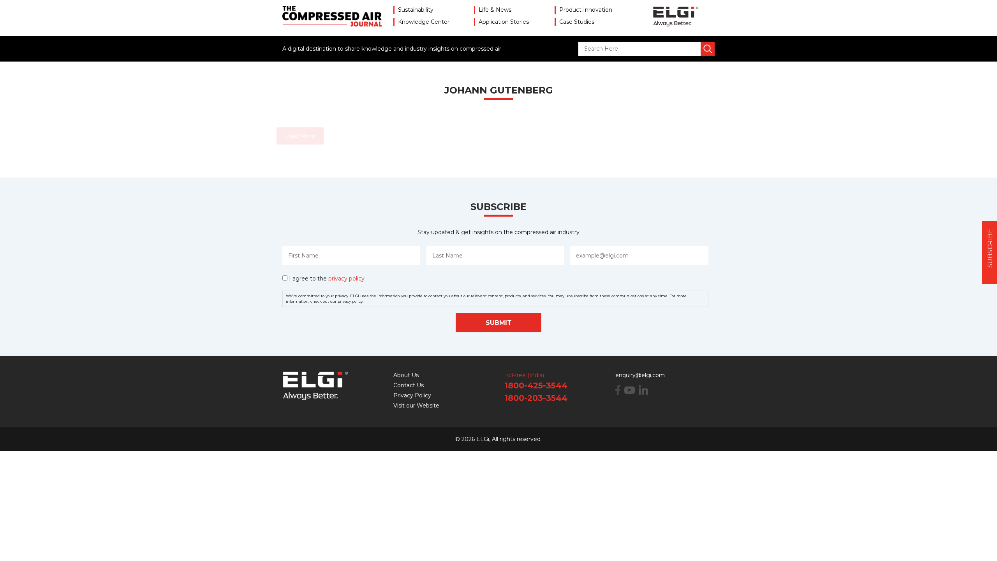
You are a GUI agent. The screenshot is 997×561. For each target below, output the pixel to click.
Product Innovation (585, 9)
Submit (499, 322)
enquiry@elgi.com (640, 375)
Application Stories (504, 21)
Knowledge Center (423, 21)
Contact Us (408, 385)
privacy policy (346, 278)
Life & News (495, 9)
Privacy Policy (412, 395)
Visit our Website (416, 405)
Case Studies (576, 21)
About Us (406, 375)
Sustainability (415, 9)
